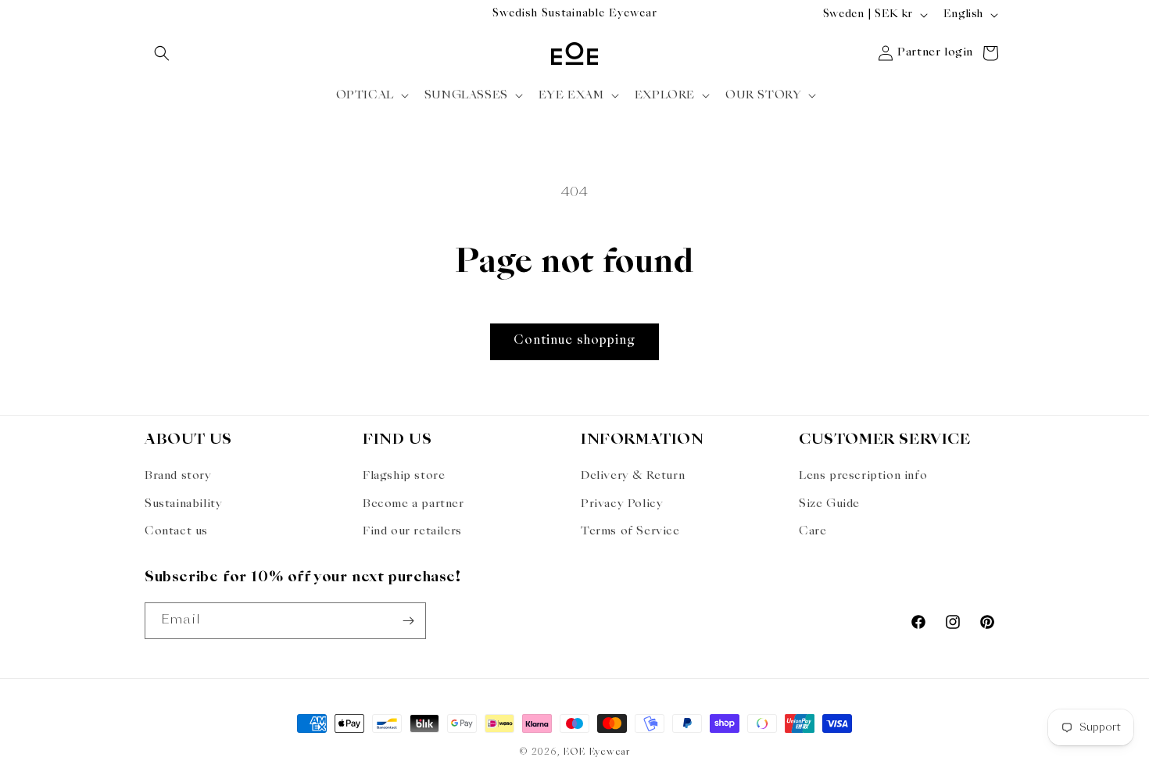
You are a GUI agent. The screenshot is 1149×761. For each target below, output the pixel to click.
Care (812, 531)
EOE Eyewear (596, 752)
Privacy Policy (622, 503)
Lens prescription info (863, 475)
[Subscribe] (408, 620)
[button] (162, 53)
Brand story (178, 475)
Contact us (176, 531)
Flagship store (404, 475)
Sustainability (183, 503)
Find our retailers (412, 531)
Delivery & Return (633, 475)
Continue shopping (574, 341)
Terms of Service (630, 531)
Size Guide (829, 503)
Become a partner (413, 503)
